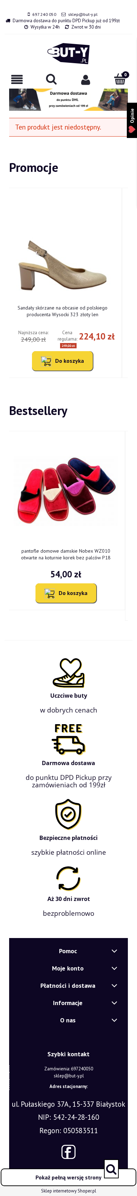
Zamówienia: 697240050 (68, 1069)
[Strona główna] (68, 53)
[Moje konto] (85, 79)
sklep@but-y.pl (83, 14)
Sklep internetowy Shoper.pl (68, 1191)
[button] (17, 79)
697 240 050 (44, 14)
